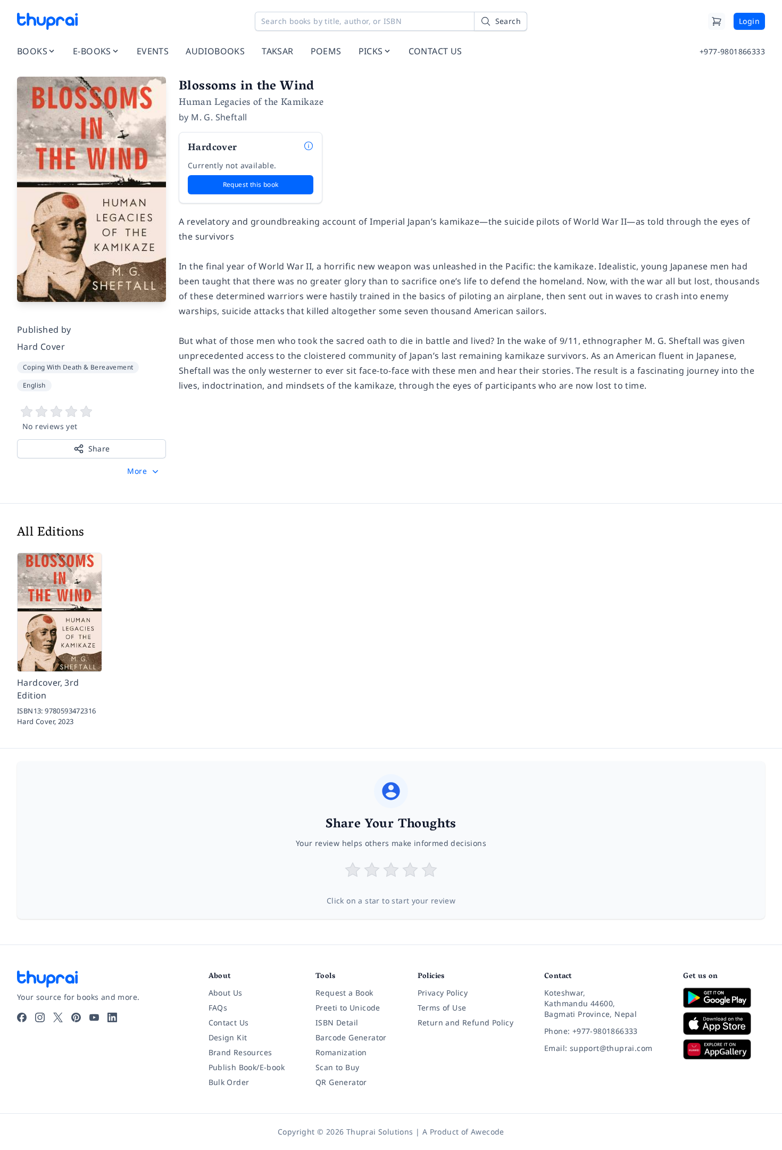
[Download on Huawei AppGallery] (724, 1049)
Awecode (487, 1132)
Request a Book (344, 993)
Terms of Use (442, 1008)
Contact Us (229, 1022)
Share (99, 448)
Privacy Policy (443, 993)
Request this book (251, 184)
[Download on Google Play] (724, 998)
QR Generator (341, 1082)
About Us (226, 993)
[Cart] (716, 21)
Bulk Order (229, 1082)
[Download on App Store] (724, 1023)
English (34, 385)
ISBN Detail (336, 1022)
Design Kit (228, 1037)
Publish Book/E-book (247, 1067)
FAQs (218, 1008)
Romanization (341, 1052)
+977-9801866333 (732, 51)
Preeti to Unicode (347, 1008)
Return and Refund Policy (466, 1022)
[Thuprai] (47, 21)
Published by (44, 329)
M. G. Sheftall (219, 117)
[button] (144, 471)
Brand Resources (240, 1052)
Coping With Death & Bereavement (78, 367)
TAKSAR (277, 51)
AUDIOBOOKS (215, 51)
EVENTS (153, 51)
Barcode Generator (351, 1037)
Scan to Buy (337, 1067)
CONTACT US (435, 51)
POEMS (326, 51)
